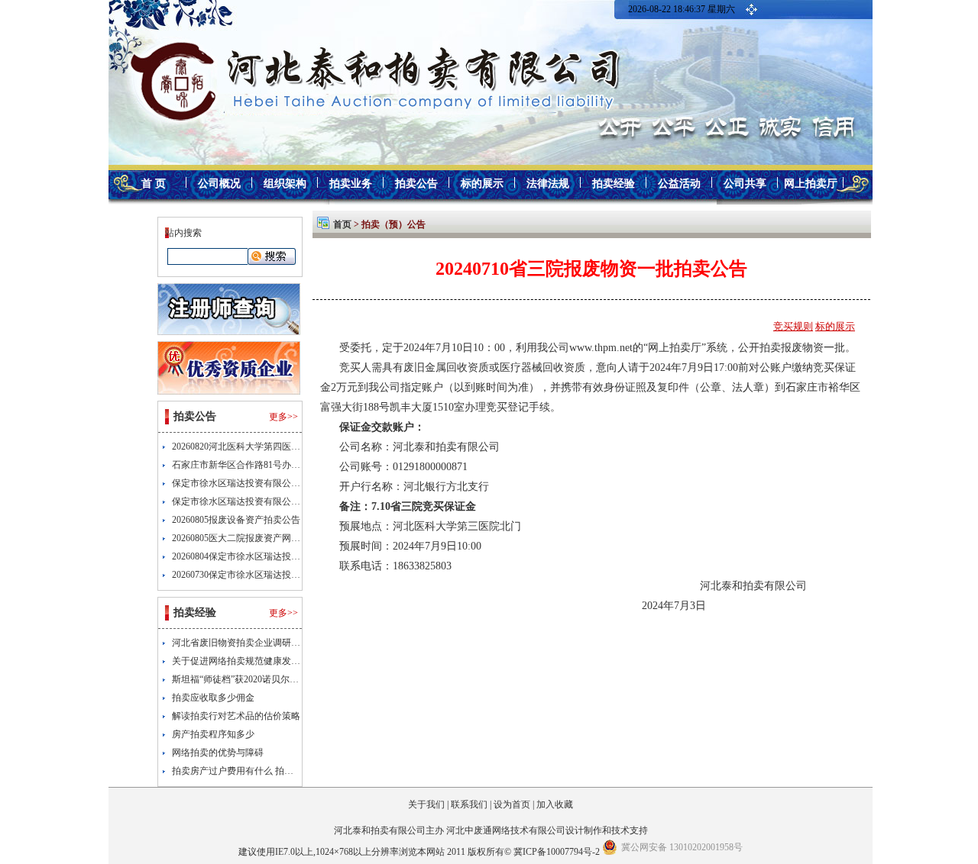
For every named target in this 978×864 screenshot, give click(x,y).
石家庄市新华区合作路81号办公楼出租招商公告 (268, 464)
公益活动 (679, 183)
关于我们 (426, 804)
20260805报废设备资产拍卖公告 (236, 519)
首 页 (153, 183)
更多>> (283, 416)
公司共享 (745, 183)
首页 (342, 224)
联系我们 (469, 804)
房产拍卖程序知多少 (213, 734)
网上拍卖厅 (810, 183)
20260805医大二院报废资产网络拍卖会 (250, 538)
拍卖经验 (613, 183)
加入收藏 (554, 804)
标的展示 (482, 183)
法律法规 (547, 183)
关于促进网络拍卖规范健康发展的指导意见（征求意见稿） (291, 661)
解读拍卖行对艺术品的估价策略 (236, 716)
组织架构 (285, 183)
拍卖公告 (416, 183)
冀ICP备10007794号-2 (556, 851)
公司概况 (219, 183)
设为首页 (512, 804)
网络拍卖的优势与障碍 (218, 752)
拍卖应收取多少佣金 (213, 697)
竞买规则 (793, 326)
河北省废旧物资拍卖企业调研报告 (240, 642)
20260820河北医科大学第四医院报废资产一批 (263, 446)
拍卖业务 (350, 183)
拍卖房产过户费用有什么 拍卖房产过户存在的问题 (274, 771)
